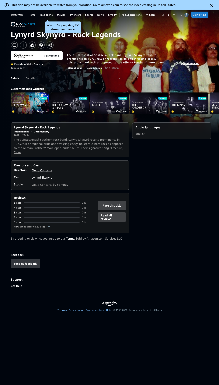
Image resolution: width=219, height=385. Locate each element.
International (74, 67)
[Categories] (181, 15)
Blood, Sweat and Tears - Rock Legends (70, 103)
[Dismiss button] (211, 6)
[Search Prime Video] (163, 15)
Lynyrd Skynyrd (190, 63)
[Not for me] (41, 45)
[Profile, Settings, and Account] (187, 15)
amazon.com (110, 5)
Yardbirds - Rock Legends (149, 103)
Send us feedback (95, 310)
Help (108, 310)
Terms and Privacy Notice (70, 310)
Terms (70, 238)
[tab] (16, 78)
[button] (32, 226)
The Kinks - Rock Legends (189, 103)
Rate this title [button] (111, 205)
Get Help (16, 285)
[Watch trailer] (14, 45)
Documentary (94, 67)
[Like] (32, 45)
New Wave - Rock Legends (30, 103)
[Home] (17, 15)
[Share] (50, 45)
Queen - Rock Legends (109, 103)
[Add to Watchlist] (23, 45)
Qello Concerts (42, 170)
